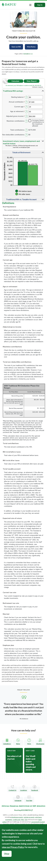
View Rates (31, 47)
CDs (26, 819)
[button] (27, 54)
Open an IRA (16, 47)
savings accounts (29, 817)
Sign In (39, 5)
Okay (6, 853)
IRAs (22, 819)
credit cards (17, 819)
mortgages (8, 819)
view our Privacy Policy (13, 847)
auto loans (38, 817)
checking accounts (17, 817)
